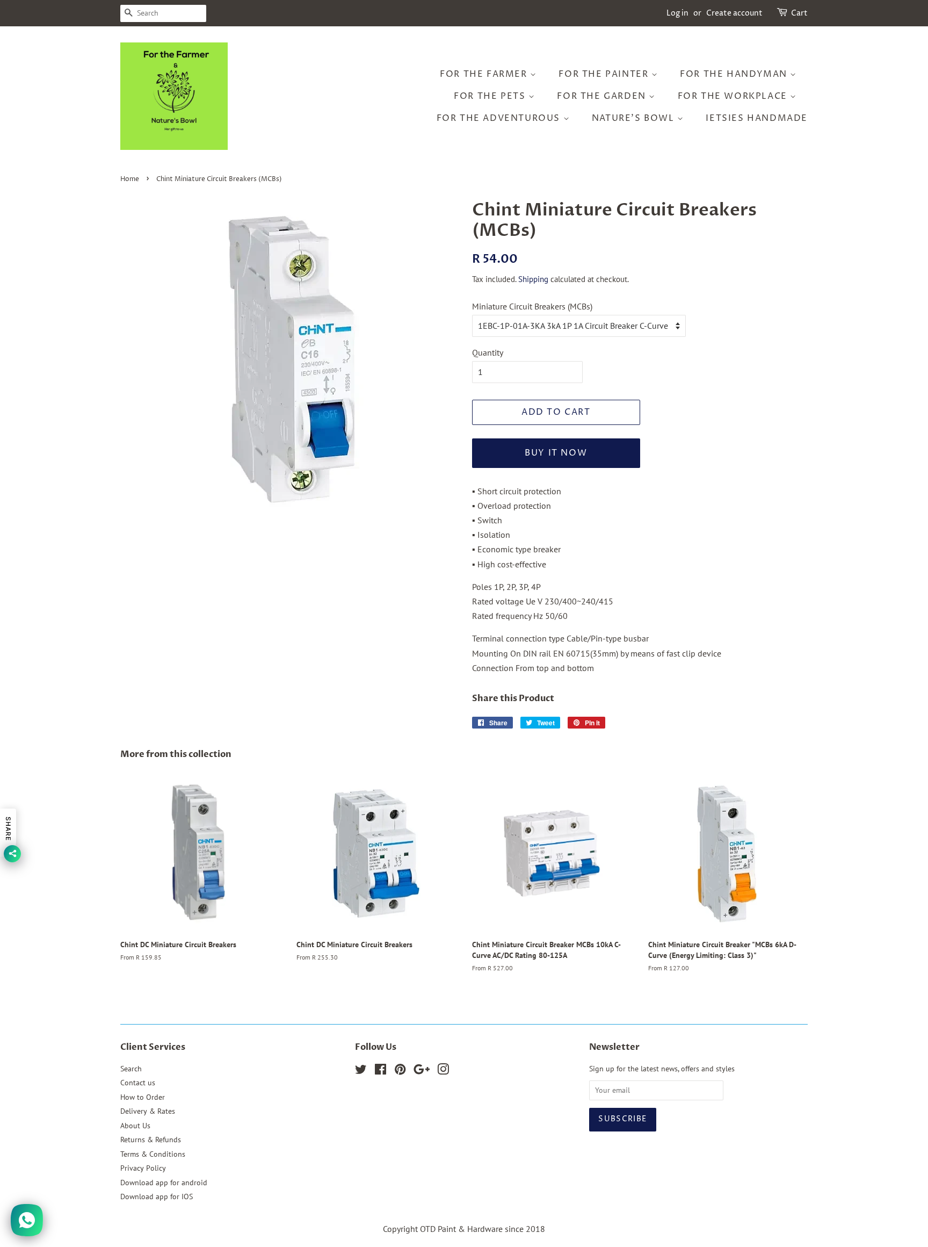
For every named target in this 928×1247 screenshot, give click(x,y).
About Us (135, 1125)
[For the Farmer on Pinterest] (400, 1071)
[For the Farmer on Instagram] (443, 1071)
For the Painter (605, 74)
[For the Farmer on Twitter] (361, 1071)
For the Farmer (485, 74)
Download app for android (163, 1182)
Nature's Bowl (634, 118)
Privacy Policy (143, 1168)
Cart (799, 13)
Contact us (137, 1082)
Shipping (533, 279)
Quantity (487, 352)
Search (131, 1068)
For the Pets (491, 96)
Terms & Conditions (152, 1154)
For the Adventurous (500, 118)
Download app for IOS (156, 1196)
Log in (677, 13)
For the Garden (603, 96)
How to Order (142, 1097)
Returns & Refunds (150, 1139)
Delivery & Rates (147, 1111)
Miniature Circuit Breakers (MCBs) (532, 306)
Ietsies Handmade (757, 118)
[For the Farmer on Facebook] (380, 1071)
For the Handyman (735, 74)
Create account (734, 13)
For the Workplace (734, 96)
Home (129, 179)
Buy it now (556, 453)
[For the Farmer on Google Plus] (422, 1071)
